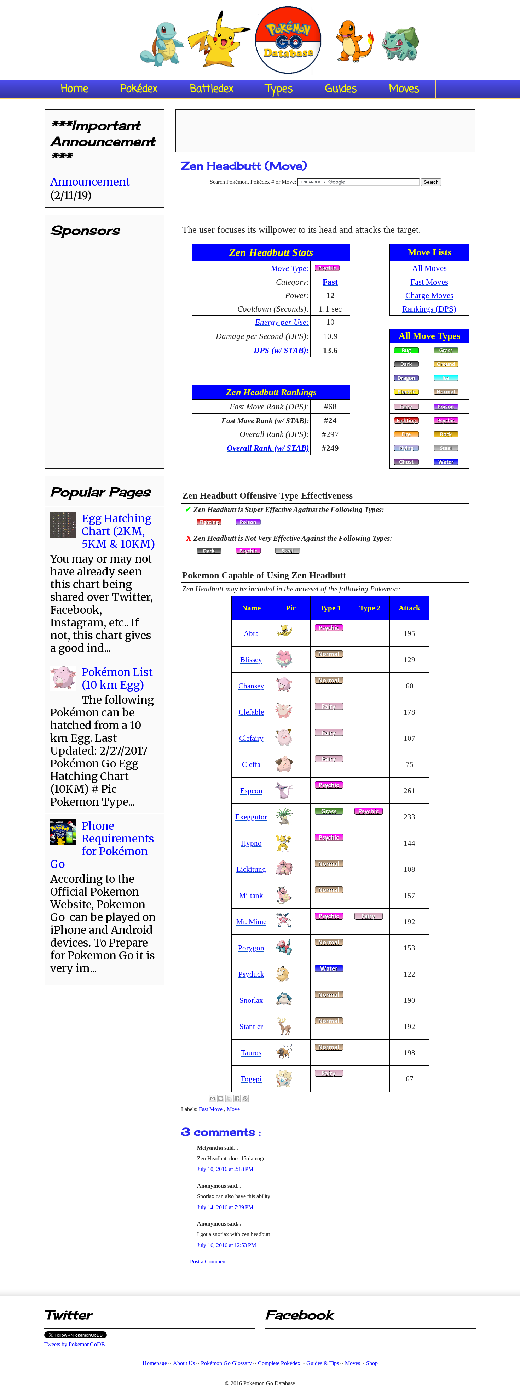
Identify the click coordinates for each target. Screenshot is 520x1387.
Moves (404, 89)
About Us (184, 1363)
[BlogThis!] (220, 1098)
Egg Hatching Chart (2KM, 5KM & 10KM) (118, 531)
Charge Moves (429, 295)
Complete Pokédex (279, 1363)
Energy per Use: (282, 321)
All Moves (429, 268)
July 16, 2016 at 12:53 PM (226, 1245)
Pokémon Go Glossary (226, 1363)
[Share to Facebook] (237, 1098)
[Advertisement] (325, 128)
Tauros (251, 1052)
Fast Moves (429, 281)
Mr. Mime (251, 921)
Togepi (251, 1079)
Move (233, 1109)
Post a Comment (208, 1261)
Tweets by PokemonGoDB (74, 1344)
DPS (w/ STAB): (281, 350)
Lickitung (251, 869)
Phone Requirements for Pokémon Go (102, 845)
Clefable (251, 712)
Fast (330, 281)
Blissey (251, 659)
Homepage (155, 1363)
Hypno (251, 843)
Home (74, 89)
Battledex (212, 89)
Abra (251, 633)
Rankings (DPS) (429, 308)
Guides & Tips (322, 1363)
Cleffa (251, 764)
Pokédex (139, 89)
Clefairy (251, 738)
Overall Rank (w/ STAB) (268, 448)
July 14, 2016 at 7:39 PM (225, 1207)
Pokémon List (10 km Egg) (117, 678)
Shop (372, 1363)
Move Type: (290, 268)
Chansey (251, 686)
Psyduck (251, 974)
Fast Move (211, 1109)
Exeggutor (251, 817)
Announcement (90, 181)
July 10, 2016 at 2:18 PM (225, 1169)
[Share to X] (228, 1098)
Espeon (251, 790)
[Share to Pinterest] (245, 1098)
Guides (341, 89)
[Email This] (212, 1098)
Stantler (251, 1026)
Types (279, 89)
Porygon (251, 948)
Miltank (251, 895)
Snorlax (251, 1000)
